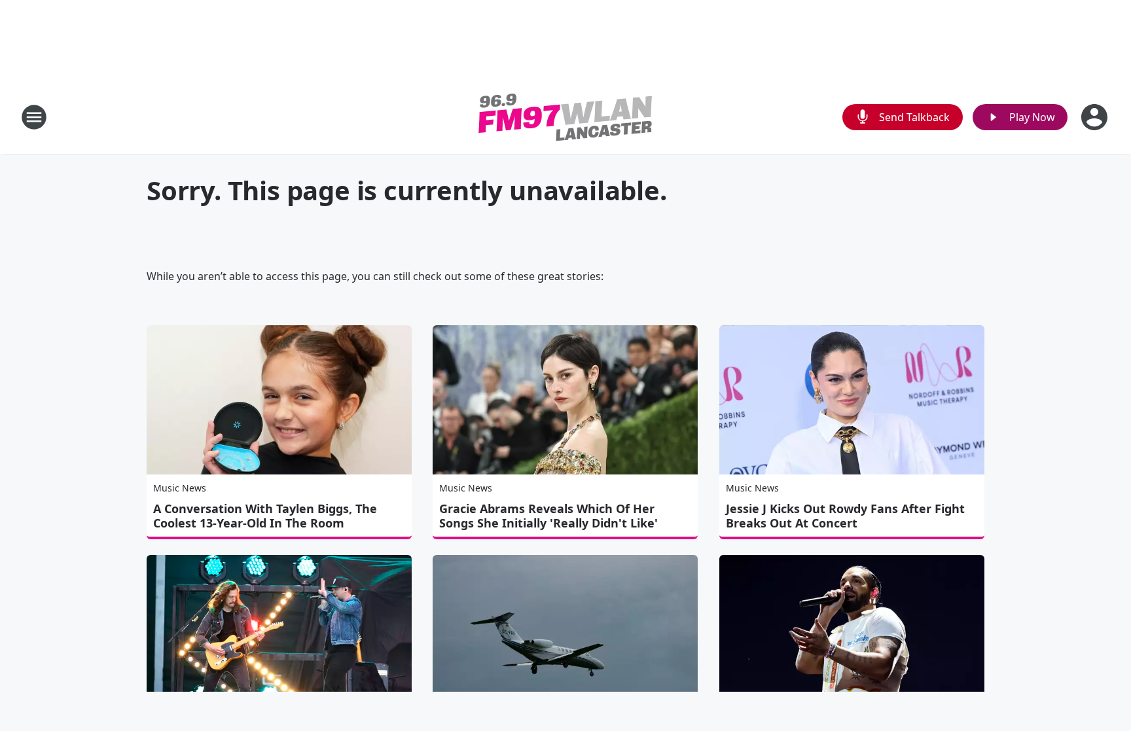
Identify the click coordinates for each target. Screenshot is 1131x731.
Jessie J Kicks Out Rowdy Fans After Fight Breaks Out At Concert (845, 515)
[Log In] (1095, 117)
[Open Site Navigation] (34, 117)
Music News (179, 488)
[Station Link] (565, 116)
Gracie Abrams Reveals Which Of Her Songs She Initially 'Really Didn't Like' (548, 515)
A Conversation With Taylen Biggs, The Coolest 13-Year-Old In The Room (265, 515)
